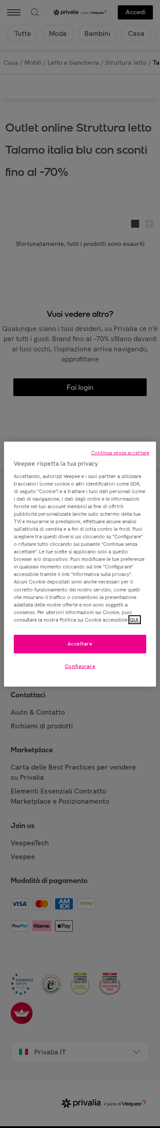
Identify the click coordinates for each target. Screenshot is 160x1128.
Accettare (80, 644)
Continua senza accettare (120, 453)
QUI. (135, 619)
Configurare (80, 666)
